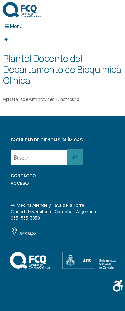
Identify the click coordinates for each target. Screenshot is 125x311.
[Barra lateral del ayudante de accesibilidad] (117, 285)
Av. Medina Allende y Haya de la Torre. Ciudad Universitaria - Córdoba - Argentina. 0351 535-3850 (54, 219)
